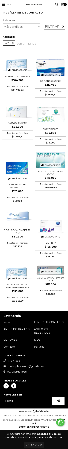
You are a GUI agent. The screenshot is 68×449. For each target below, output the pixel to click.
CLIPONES (10, 339)
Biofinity (51, 243)
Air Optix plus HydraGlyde (17, 186)
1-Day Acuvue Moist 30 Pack (17, 231)
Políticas (39, 346)
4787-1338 (14, 360)
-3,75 (7, 43)
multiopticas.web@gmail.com (26, 366)
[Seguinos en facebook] (13, 385)
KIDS (37, 339)
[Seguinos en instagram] (6, 385)
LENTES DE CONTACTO (49, 322)
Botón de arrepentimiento (34, 427)
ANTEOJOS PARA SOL (17, 329)
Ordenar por (9, 20)
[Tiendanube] (34, 412)
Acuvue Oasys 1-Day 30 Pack (50, 279)
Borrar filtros (26, 43)
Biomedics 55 (50, 129)
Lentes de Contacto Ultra (50, 172)
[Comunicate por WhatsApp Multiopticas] (60, 422)
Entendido (34, 444)
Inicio (6, 12)
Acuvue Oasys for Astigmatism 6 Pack (17, 286)
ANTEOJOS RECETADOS (42, 331)
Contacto (9, 346)
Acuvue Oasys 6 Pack (17, 76)
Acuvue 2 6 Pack (17, 123)
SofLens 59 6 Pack (50, 81)
